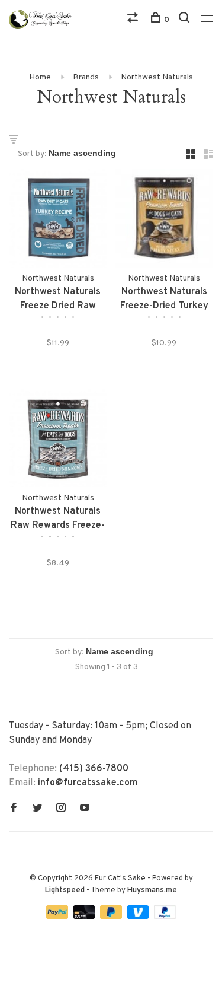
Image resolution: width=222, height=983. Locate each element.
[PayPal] (58, 916)
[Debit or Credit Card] (85, 916)
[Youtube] (84, 809)
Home (40, 77)
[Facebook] (13, 809)
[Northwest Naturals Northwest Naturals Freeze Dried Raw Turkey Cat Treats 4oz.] (58, 220)
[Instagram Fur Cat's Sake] (61, 809)
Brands (86, 77)
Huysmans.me (152, 890)
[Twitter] (37, 809)
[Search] (185, 20)
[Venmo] (139, 916)
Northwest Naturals (157, 77)
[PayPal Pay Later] (112, 916)
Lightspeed (65, 890)
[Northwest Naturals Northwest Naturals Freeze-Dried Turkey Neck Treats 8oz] (164, 220)
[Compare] (134, 20)
